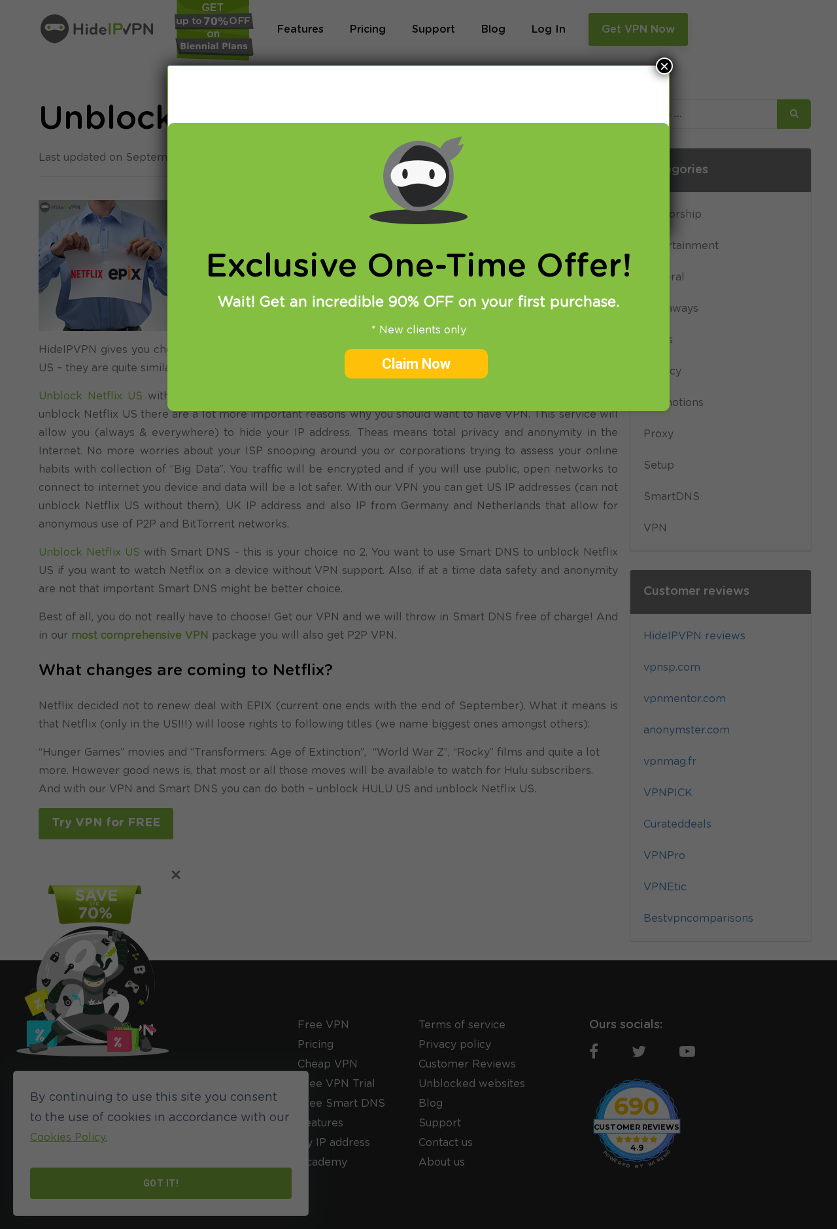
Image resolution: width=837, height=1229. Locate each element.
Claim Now (416, 364)
